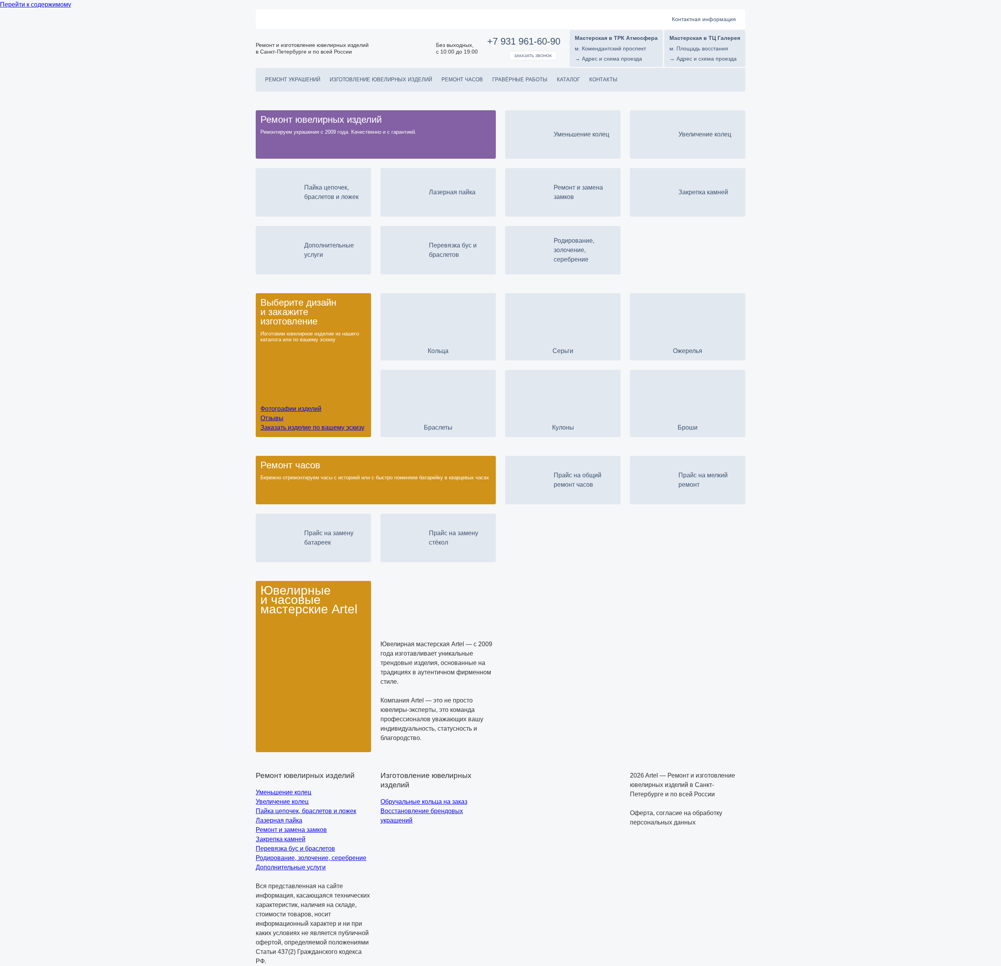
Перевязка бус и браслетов (295, 848)
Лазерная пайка (279, 820)
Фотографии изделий (290, 408)
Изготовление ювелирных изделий (381, 79)
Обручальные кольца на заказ (423, 801)
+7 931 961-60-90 (523, 41)
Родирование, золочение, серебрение (311, 858)
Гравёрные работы (519, 79)
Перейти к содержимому (35, 4)
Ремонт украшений (292, 79)
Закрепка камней (280, 839)
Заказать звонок (533, 56)
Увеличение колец (282, 801)
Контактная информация (704, 19)
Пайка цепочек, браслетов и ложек (306, 811)
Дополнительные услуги (291, 867)
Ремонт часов (462, 79)
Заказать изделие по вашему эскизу (312, 427)
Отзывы (271, 418)
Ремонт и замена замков (291, 829)
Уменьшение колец (283, 792)
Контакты (603, 79)
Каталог (568, 79)
